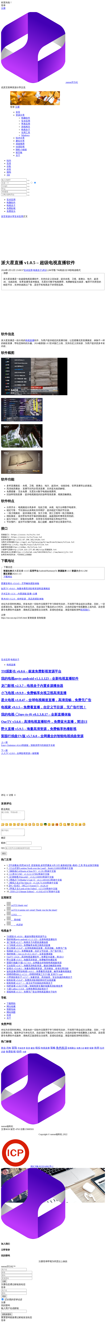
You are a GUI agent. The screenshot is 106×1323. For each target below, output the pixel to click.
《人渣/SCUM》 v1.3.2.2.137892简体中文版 (28, 874)
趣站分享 (20, 141)
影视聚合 (72, 1048)
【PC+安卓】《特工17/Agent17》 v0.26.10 (28, 886)
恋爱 (3, 1052)
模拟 (37, 1048)
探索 (91, 1048)
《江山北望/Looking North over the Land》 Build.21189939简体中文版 (40, 868)
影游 (28, 1048)
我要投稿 (11, 1009)
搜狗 (9, 172)
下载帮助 (11, 1003)
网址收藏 (11, 1006)
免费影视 (11, 208)
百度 (9, 163)
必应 (9, 169)
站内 (9, 160)
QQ (2, 848)
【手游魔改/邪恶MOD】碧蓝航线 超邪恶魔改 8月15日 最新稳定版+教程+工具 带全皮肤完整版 (53, 865)
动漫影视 (20, 146)
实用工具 (25, 132)
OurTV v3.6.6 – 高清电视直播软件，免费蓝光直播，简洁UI (44, 721)
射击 (3, 1048)
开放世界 (21, 1048)
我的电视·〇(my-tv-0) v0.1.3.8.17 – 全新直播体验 (36, 714)
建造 (33, 1048)
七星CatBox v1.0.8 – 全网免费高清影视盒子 (27, 989)
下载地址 (7, 576)
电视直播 (29, 340)
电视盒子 (25, 129)
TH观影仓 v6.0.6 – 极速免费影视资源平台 (31, 671)
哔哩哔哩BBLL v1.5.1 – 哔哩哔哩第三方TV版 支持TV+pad (35, 974)
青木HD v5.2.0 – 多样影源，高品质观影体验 (22, 599)
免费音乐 (11, 211)
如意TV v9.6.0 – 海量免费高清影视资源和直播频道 (25, 588)
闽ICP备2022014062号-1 (42, 1166)
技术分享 (20, 138)
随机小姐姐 (21, 149)
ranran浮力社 (71, 82)
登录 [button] (3, 5)
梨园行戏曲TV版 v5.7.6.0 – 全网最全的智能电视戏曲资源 (42, 736)
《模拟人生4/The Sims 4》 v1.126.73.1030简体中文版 (33, 883)
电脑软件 (25, 118)
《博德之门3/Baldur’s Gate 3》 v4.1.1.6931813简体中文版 (35, 880)
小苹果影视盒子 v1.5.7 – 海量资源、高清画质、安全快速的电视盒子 (39, 977)
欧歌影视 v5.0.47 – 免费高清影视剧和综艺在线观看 (31, 980)
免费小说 (80, 1048)
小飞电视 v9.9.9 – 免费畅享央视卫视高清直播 (34, 693)
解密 (87, 1048)
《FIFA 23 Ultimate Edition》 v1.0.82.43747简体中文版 (34, 891)
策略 (52, 1047)
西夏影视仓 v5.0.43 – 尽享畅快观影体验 (20, 583)
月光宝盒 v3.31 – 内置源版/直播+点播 (19, 594)
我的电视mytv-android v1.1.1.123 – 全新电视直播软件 (40, 678)
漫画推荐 (20, 144)
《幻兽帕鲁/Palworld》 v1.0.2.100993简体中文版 (31, 877)
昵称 (3, 843)
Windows (25, 135)
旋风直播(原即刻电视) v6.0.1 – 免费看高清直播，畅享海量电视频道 (39, 971)
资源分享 (20, 115)
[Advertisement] (53, 237)
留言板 (19, 152)
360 (8, 175)
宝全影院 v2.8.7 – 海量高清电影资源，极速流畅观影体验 (34, 965)
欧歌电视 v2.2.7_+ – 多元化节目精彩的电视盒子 (30, 983)
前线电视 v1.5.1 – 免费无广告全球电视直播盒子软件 (32, 992)
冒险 (14, 1047)
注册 (3, 8)
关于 (18, 155)
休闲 (96, 1047)
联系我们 (85, 610)
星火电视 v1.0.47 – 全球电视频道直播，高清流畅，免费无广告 (46, 700)
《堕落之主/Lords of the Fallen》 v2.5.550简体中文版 (32, 888)
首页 (18, 112)
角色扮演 (61, 1047)
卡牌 (24, 1052)
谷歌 (9, 166)
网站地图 (11, 1012)
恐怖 (8, 1048)
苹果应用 (25, 124)
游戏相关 (25, 126)
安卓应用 (25, 121)
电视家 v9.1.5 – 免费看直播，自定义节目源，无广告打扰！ (43, 707)
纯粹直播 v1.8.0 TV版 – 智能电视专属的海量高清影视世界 (35, 986)
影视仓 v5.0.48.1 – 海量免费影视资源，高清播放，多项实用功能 (37, 968)
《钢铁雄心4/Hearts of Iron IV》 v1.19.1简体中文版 (32, 871)
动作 (19, 1051)
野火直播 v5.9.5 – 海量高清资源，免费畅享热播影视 (38, 729)
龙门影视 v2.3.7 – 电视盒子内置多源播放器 (32, 685)
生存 (102, 1048)
